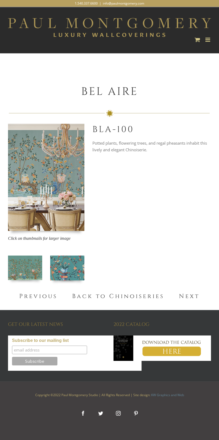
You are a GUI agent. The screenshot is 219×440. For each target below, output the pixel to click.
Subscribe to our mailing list (40, 340)
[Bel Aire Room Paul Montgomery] (46, 125)
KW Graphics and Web (167, 395)
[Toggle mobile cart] (197, 40)
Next (189, 296)
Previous (39, 296)
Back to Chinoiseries (118, 296)
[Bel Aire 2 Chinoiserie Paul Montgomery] (25, 257)
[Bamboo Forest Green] (67, 257)
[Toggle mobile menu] (208, 40)
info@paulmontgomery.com (123, 3)
